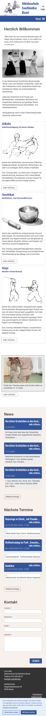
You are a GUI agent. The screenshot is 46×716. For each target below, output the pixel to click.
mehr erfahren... (9, 188)
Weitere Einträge (12, 497)
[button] (23, 526)
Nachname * (8, 617)
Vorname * (7, 608)
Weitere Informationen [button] (10, 707)
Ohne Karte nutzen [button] (11, 712)
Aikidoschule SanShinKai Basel (30, 8)
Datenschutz (36, 697)
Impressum (37, 694)
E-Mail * (6, 626)
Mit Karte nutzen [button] (28, 712)
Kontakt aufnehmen (12, 679)
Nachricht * (8, 635)
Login (43, 9)
